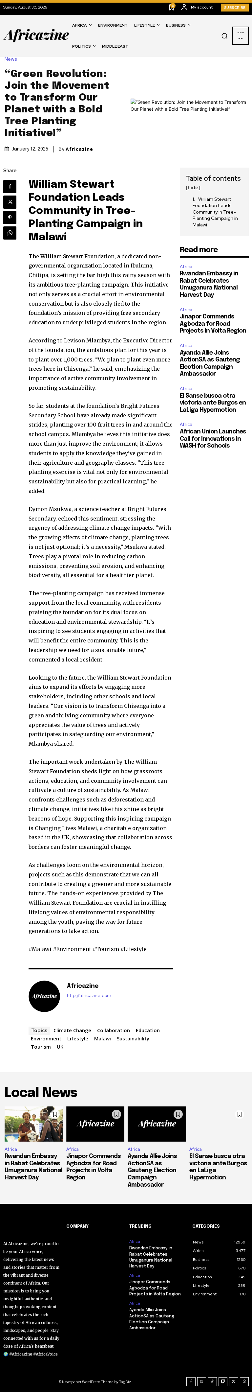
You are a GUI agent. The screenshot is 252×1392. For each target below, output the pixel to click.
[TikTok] (212, 1381)
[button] (224, 36)
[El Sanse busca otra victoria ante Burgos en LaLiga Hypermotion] (218, 1124)
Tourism (41, 1046)
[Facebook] (9, 186)
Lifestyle (77, 1038)
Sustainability (133, 1038)
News (11, 59)
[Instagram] (201, 1381)
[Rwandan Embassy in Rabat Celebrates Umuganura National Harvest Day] (34, 1124)
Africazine (79, 149)
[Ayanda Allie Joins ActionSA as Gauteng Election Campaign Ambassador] (157, 1124)
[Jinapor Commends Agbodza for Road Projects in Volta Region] (95, 1124)
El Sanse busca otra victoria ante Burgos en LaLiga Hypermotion (213, 403)
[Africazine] (44, 996)
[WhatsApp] (9, 233)
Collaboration (113, 1030)
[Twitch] (223, 1381)
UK (60, 1046)
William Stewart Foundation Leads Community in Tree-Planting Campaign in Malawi (215, 212)
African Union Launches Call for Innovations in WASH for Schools (213, 439)
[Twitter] (9, 202)
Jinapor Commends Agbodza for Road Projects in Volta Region (213, 324)
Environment (46, 1038)
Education (148, 1030)
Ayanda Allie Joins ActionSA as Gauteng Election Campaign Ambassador (152, 1170)
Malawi (102, 1038)
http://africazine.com (89, 995)
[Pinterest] (9, 217)
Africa (186, 266)
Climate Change (72, 1030)
